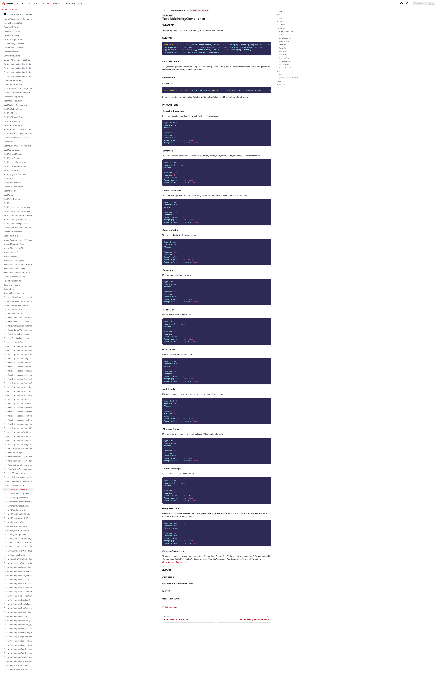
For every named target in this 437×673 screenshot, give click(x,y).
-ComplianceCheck (285, 38)
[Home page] (164, 10)
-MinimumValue (284, 58)
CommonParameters (286, 68)
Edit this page (171, 607)
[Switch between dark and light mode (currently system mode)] (407, 3)
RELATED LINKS (282, 84)
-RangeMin (282, 45)
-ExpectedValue (284, 41)
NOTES (279, 81)
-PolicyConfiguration (286, 31)
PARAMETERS (281, 28)
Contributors (69, 3)
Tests (35, 3)
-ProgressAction (284, 65)
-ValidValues (283, 51)
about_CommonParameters (174, 562)
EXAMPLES (280, 21)
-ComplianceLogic (285, 61)
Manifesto (56, 3)
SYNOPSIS (280, 12)
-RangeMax (282, 48)
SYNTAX (279, 15)
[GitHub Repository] (401, 3)
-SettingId (282, 35)
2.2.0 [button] (19, 3)
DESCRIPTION (281, 18)
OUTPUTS (280, 74)
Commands (45, 3)
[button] (17, 9)
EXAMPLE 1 (282, 25)
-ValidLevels (283, 55)
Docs (28, 3)
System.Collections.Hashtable (289, 78)
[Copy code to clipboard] (268, 44)
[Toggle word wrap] (264, 44)
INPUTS (279, 71)
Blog (80, 3)
